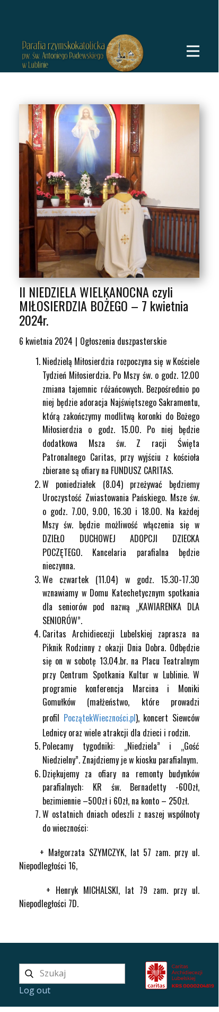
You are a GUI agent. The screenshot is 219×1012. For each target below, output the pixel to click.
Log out (34, 990)
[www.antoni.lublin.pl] (82, 53)
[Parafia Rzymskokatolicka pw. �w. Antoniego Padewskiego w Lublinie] (135, 974)
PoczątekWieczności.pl (100, 717)
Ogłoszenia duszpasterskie (123, 341)
